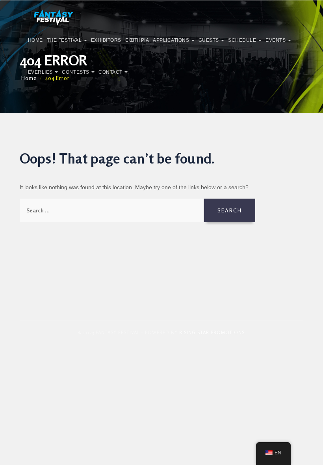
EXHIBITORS (106, 40)
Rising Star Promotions (212, 332)
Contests (76, 72)
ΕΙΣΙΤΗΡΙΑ (137, 40)
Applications (172, 40)
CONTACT (111, 72)
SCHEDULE (243, 40)
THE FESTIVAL (65, 40)
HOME (35, 40)
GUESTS (210, 40)
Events (276, 40)
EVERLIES (41, 72)
